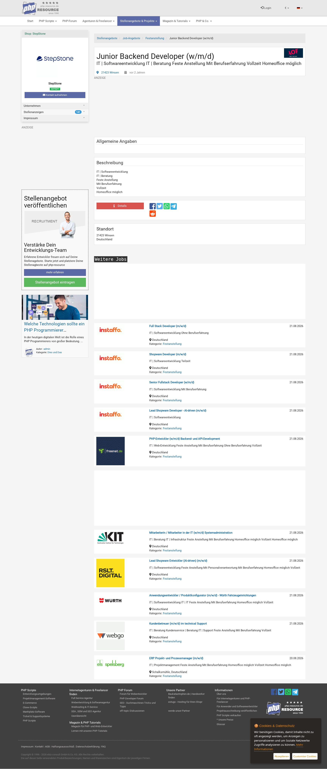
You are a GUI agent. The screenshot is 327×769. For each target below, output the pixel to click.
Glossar (221, 724)
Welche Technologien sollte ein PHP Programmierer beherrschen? (54, 330)
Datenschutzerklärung (88, 746)
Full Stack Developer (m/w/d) (167, 326)
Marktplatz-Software (34, 711)
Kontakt (39, 746)
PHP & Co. (203, 21)
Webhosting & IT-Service (84, 707)
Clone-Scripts (30, 707)
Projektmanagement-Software (39, 698)
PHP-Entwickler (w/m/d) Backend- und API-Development (184, 438)
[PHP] (40, 7)
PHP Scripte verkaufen (229, 715)
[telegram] (174, 207)
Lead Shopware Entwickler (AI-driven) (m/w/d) (178, 560)
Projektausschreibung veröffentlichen (237, 710)
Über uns (221, 693)
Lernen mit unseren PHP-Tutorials (89, 730)
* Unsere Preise (225, 719)
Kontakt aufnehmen (56, 95)
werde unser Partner (179, 710)
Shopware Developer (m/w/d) (167, 354)
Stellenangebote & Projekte (137, 21)
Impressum (31, 118)
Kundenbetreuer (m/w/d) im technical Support (178, 623)
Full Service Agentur (82, 698)
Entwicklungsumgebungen (37, 693)
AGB (47, 746)
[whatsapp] (167, 208)
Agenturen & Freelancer (98, 21)
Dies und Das (54, 352)
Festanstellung (172, 344)
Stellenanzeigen (52, 112)
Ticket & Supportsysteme (36, 716)
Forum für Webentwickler (133, 693)
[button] (287, 8)
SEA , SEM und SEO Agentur (86, 711)
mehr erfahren (55, 272)
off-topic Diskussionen (132, 710)
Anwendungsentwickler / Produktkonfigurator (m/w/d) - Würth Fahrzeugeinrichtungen (202, 595)
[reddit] (152, 215)
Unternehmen (32, 106)
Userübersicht (78, 715)
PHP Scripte (47, 21)
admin (47, 348)
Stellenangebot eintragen (55, 282)
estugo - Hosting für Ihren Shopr (185, 701)
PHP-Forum (69, 21)
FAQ (103, 746)
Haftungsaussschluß (62, 746)
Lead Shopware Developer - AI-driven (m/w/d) (177, 410)
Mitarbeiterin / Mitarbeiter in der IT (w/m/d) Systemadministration (190, 532)
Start (30, 21)
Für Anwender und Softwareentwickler (237, 706)
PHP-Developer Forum (131, 698)
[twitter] (160, 208)
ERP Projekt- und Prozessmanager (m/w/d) (176, 658)
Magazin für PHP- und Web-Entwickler (91, 726)
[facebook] (152, 208)
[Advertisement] (200, 106)
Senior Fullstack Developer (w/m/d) (171, 382)
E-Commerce (30, 702)
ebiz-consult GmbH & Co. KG (62, 754)
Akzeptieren (282, 756)
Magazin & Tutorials (175, 21)
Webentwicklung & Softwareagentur (90, 702)
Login (267, 8)
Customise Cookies (304, 756)
